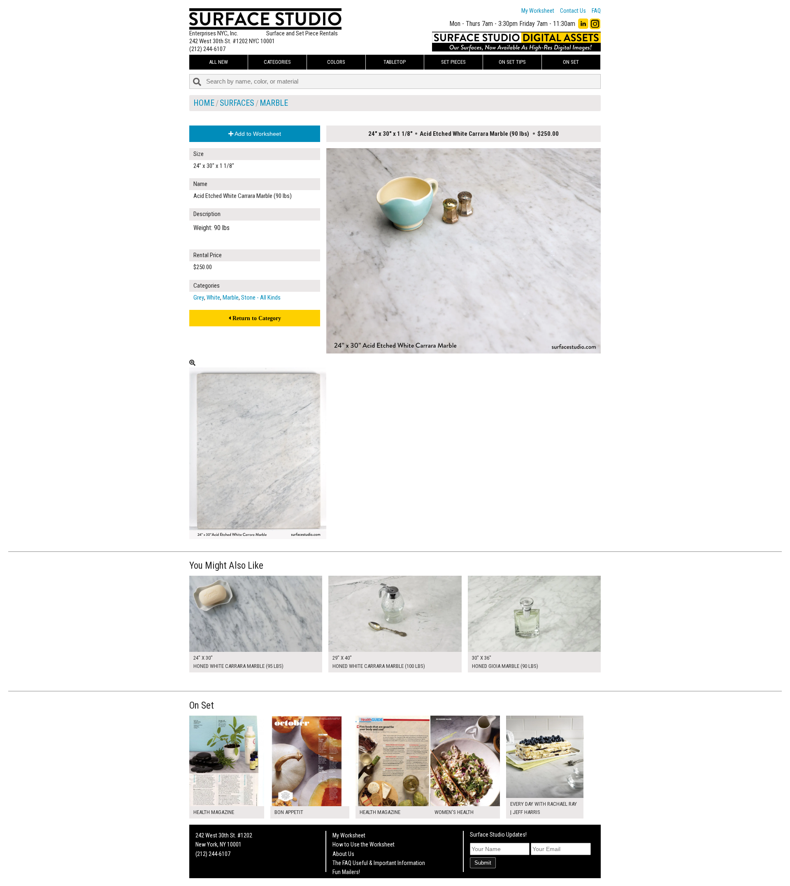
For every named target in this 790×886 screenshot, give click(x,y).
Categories (277, 62)
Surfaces (237, 103)
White (213, 297)
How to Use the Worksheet (363, 844)
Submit (482, 863)
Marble (274, 103)
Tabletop (394, 62)
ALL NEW (218, 62)
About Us (343, 854)
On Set (571, 62)
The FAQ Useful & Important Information (378, 863)
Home (203, 103)
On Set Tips (512, 62)
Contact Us (573, 10)
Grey (198, 297)
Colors (336, 62)
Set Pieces (453, 62)
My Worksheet (537, 10)
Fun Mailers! (346, 872)
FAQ (596, 10)
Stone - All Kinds (261, 297)
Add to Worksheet (257, 133)
